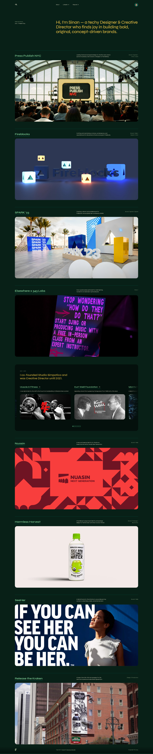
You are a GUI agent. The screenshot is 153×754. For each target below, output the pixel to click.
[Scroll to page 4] (77, 426)
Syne (63, 750)
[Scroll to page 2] (74, 426)
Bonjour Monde (71, 750)
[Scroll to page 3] (75, 426)
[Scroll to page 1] (73, 426)
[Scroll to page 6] (80, 426)
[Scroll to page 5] (78, 426)
